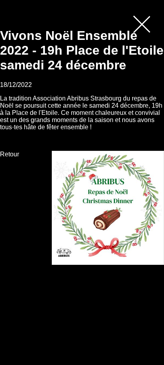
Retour (9, 154)
